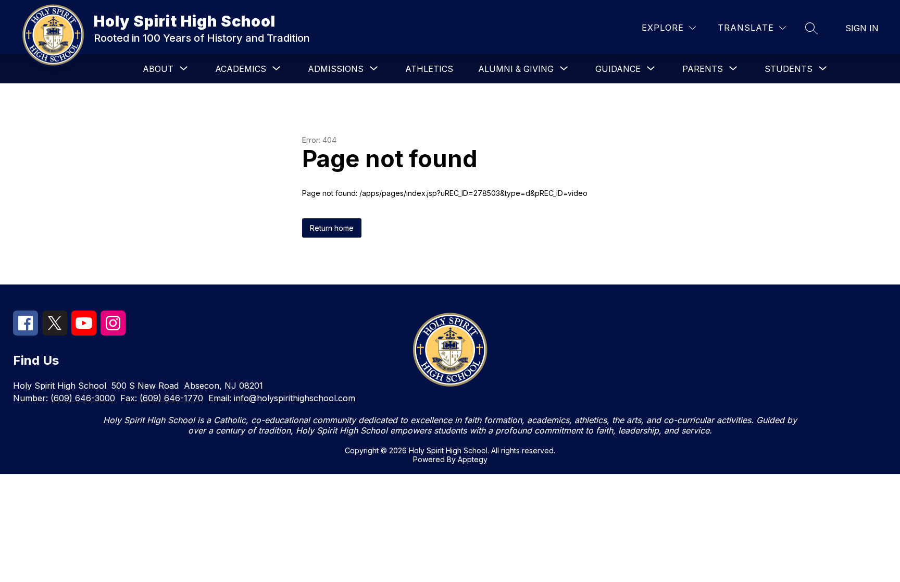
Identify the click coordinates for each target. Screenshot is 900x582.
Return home (332, 228)
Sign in (862, 28)
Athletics (429, 69)
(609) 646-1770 (171, 398)
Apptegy (473, 459)
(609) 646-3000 (83, 398)
